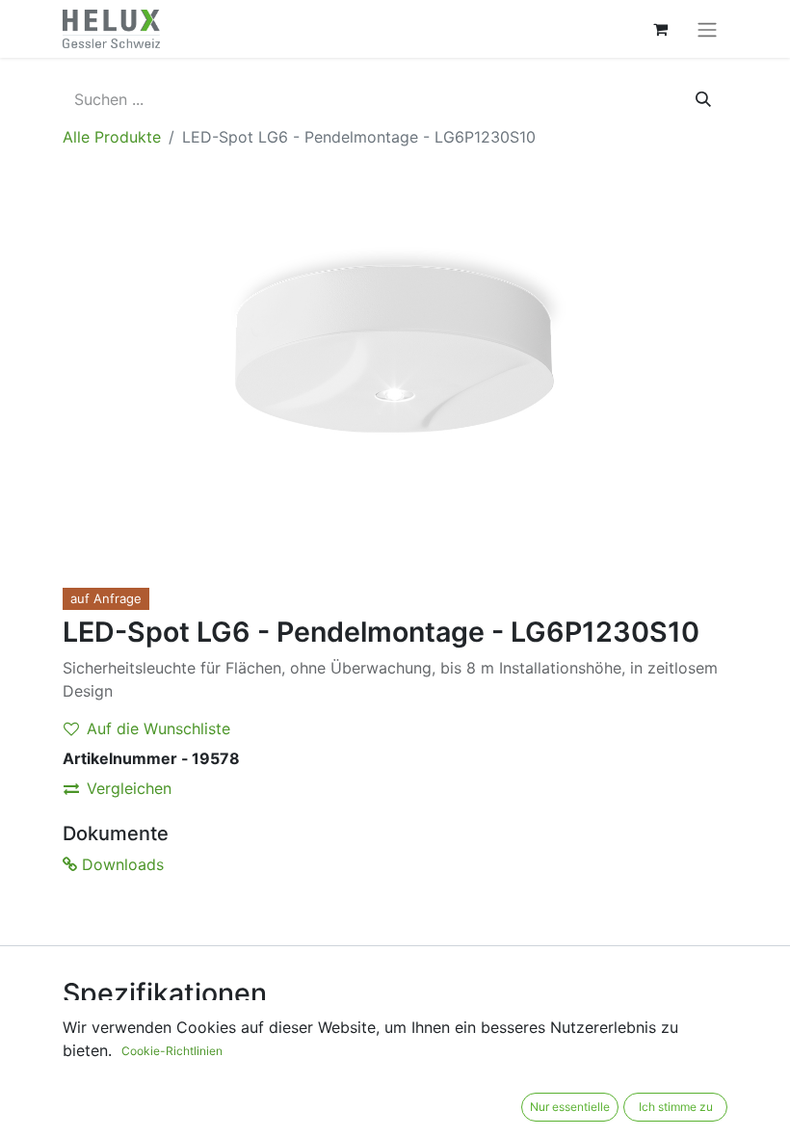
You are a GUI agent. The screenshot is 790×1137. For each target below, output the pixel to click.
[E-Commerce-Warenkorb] (660, 29)
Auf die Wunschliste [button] (158, 728)
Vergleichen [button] (129, 788)
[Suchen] (703, 99)
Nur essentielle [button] (570, 1106)
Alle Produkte (112, 136)
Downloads (120, 864)
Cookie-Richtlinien (172, 1051)
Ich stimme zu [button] (676, 1106)
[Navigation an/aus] (707, 29)
